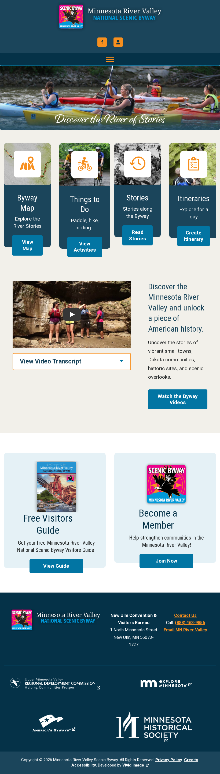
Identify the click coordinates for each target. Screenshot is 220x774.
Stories (137, 190)
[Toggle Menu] (110, 59)
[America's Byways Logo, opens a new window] (53, 723)
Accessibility (83, 765)
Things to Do (84, 196)
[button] (118, 42)
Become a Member (165, 508)
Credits (191, 759)
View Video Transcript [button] (50, 361)
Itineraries (193, 190)
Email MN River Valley (185, 629)
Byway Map (27, 195)
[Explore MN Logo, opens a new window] (166, 683)
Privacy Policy (168, 759)
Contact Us (185, 615)
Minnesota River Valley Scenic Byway (110, 16)
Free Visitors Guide (55, 510)
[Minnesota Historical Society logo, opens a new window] (166, 727)
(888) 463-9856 (190, 622)
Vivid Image (133, 765)
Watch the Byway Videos (178, 399)
